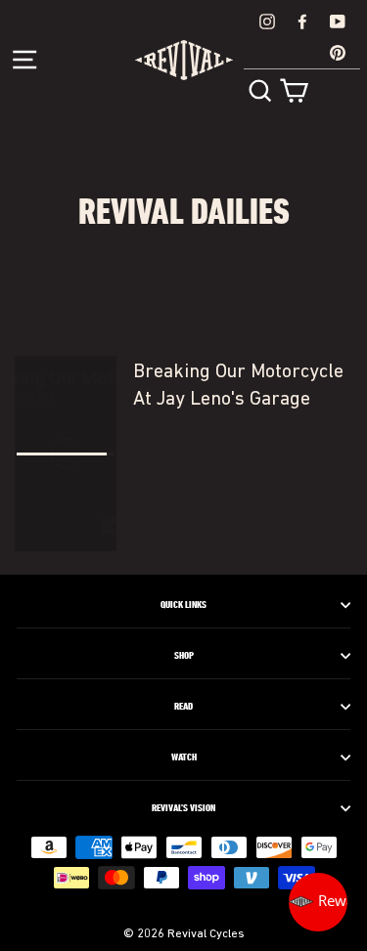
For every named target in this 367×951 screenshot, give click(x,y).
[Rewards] (318, 902)
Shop (184, 656)
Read (183, 707)
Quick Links (183, 605)
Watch (184, 757)
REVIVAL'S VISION (183, 808)
